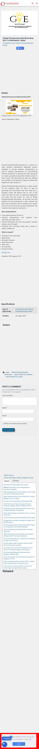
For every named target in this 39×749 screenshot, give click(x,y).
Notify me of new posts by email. (15, 423)
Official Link (6, 252)
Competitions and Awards (24, 309)
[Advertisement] (19, 71)
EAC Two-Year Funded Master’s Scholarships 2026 (18, 501)
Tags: (8, 372)
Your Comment (7, 395)
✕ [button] (11, 737)
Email (4, 416)
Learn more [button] (28, 739)
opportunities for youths (14, 377)
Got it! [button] (19, 744)
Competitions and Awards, (12, 43)
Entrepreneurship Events (24, 311)
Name (4, 408)
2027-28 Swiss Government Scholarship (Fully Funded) (19, 517)
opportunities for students (23, 374)
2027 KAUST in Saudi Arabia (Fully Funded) (16, 484)
